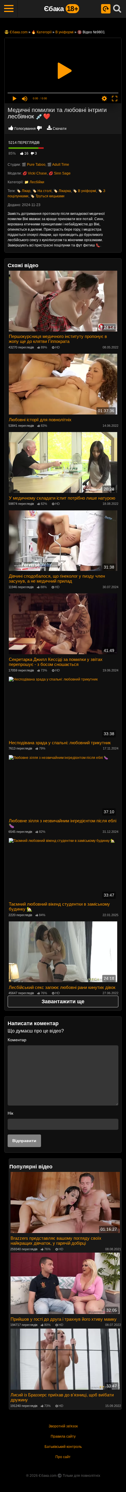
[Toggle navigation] (9, 9)
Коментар (17, 1039)
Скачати (60, 129)
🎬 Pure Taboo (33, 165)
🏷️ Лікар (23, 191)
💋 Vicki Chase (35, 173)
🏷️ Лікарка (62, 191)
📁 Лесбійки (34, 182)
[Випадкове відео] (105, 8)
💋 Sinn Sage (60, 173)
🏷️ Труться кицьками (47, 196)
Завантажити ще (63, 1001)
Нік (10, 1113)
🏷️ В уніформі (84, 191)
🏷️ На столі (42, 191)
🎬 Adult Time (58, 165)
